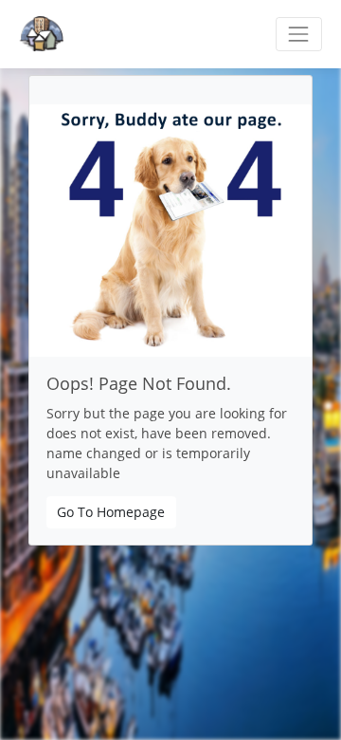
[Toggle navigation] (299, 33)
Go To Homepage (111, 512)
